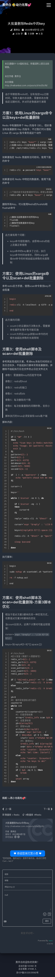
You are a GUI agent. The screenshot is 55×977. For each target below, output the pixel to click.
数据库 (8, 814)
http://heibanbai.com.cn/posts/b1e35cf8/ (26, 85)
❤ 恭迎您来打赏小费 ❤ (28, 852)
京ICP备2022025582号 (27, 972)
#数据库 (29, 814)
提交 (47, 921)
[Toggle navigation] (49, 5)
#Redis (37, 814)
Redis (17, 814)
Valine (51, 941)
